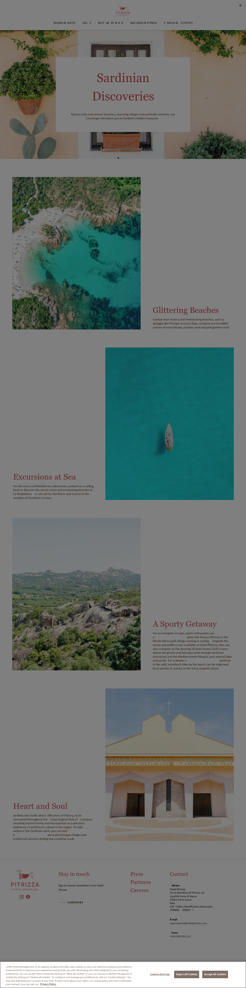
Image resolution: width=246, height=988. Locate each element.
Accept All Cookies (215, 974)
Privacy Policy (48, 984)
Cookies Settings (160, 974)
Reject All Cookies (186, 974)
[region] (123, 975)
